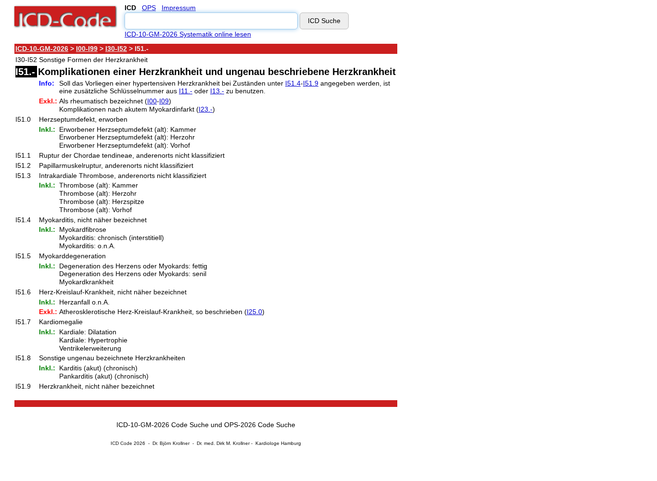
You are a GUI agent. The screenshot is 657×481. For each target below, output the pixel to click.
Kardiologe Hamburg (278, 443)
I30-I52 (116, 48)
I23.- (206, 109)
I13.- (217, 91)
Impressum (179, 8)
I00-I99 (87, 48)
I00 (152, 101)
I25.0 (254, 312)
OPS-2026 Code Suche (259, 425)
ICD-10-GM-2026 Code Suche (162, 425)
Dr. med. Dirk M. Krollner (223, 443)
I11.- (185, 91)
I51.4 (293, 83)
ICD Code (121, 443)
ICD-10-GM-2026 (41, 48)
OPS (149, 8)
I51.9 (310, 83)
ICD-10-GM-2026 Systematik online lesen (188, 34)
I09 (164, 101)
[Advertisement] (483, 187)
